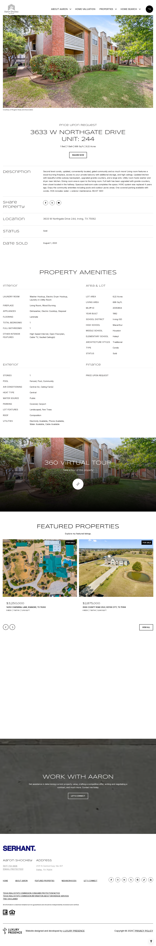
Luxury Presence (74, 931)
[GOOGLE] (137, 879)
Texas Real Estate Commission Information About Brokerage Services (36, 896)
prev (6, 627)
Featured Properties (44, 881)
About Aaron (21, 881)
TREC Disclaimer (10, 899)
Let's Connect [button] (78, 796)
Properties (106, 9)
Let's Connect (90, 881)
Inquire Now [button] (78, 155)
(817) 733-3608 (10, 866)
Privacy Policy (144, 931)
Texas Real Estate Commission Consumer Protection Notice (31, 893)
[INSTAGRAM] (117, 879)
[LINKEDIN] (124, 879)
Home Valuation (85, 9)
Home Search (129, 9)
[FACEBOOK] (111, 879)
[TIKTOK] (144, 879)
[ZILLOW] (150, 879)
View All (146, 627)
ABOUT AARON (59, 9)
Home (5, 881)
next (12, 627)
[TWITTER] (130, 879)
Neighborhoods (69, 881)
